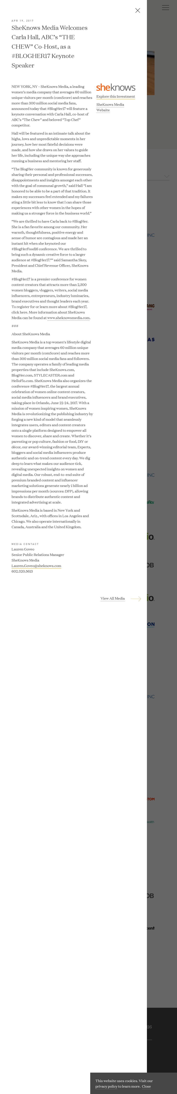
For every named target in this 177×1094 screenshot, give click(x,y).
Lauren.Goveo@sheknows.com (36, 565)
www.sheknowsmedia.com (68, 317)
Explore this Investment (115, 96)
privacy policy (106, 1086)
